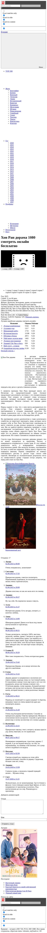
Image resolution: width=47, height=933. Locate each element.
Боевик (13, 93)
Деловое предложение (12, 341)
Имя (2, 817)
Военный (13, 95)
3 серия (21, 290)
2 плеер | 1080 (19, 269)
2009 (12, 178)
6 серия (39, 290)
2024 (12, 147)
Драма (12, 99)
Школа (12, 228)
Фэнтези (13, 123)
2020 (12, 155)
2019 (12, 157)
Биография (14, 91)
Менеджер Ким (11, 885)
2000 (12, 196)
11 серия (33, 292)
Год (6, 141)
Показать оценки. (32, 317)
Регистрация (10, 230)
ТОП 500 (9, 71)
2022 (12, 151)
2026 (12, 143)
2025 (12, 145)
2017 (12, 161)
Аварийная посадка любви (14, 348)
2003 (12, 190)
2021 (12, 153)
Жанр (7, 89)
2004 (12, 188)
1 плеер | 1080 (7, 269)
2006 (12, 184)
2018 (12, 159)
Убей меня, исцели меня (13, 338)
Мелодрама (14, 107)
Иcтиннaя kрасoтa (11, 333)
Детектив (13, 97)
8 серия (13, 292)
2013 (12, 169)
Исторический (15, 101)
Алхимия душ (9, 328)
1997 (12, 202)
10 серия (26, 292)
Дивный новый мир (13, 893)
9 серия (19, 292)
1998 (12, 200)
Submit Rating (23, 315)
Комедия (13, 103)
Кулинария (14, 224)
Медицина (14, 226)
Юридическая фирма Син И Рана (18, 891)
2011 (12, 173)
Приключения (15, 111)
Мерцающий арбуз (11, 331)
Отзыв (3, 799)
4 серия (27, 290)
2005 (12, 186)
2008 (12, 180)
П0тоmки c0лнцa (10, 336)
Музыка (13, 109)
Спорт (12, 115)
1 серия (8, 290)
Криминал (14, 105)
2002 (12, 192)
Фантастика (14, 121)
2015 (12, 165)
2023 (12, 149)
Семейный (14, 113)
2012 (12, 171)
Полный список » (8, 351)
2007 (12, 182)
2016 (12, 163)
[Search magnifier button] (3, 3)
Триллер (13, 117)
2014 (12, 167)
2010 (12, 175)
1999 (12, 198)
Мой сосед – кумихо (11, 346)
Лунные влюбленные (12, 326)
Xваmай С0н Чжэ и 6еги (13, 343)
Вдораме (4, 32)
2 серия (14, 290)
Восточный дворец (12, 883)
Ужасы (12, 119)
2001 (12, 194)
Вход (7, 232)
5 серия (33, 290)
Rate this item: (6, 315)
